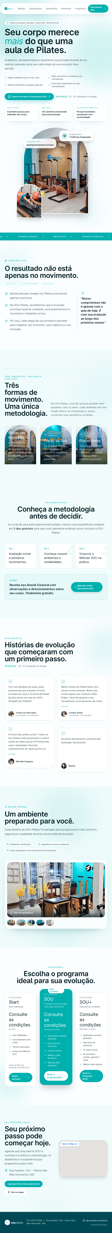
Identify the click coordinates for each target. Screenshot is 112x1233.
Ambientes (66, 8)
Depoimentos (35, 8)
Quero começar (16, 1077)
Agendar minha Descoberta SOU (85, 587)
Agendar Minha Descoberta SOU (24, 1184)
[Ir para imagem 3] (30, 923)
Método (21, 8)
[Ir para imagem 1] (11, 923)
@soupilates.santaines (96, 1220)
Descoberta (51, 8)
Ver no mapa (17, 1192)
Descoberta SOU (96, 8)
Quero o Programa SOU (54, 1076)
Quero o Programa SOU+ (87, 1076)
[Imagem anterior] (93, 911)
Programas (80, 8)
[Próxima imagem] (99, 911)
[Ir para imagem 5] (50, 923)
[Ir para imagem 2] (20, 923)
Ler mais (64, 706)
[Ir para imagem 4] (40, 923)
